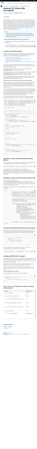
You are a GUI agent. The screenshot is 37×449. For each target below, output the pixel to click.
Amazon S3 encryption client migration (26, 260)
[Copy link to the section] (2, 51)
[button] (6, 16)
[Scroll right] (31, 3)
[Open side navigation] (1, 6)
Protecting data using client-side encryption (26, 27)
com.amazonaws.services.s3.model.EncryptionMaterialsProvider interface (18, 58)
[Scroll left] (6, 3)
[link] (24, 6)
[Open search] (35, 3)
